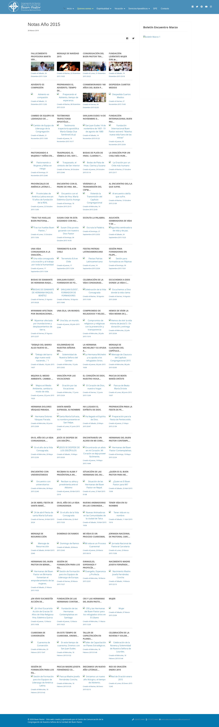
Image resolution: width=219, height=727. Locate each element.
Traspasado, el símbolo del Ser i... (67, 154)
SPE (155, 8)
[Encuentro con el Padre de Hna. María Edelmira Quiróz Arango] (68, 196)
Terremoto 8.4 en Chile (66, 250)
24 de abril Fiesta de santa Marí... (42, 504)
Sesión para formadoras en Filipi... (118, 251)
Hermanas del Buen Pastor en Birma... (42, 563)
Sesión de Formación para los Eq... (68, 564)
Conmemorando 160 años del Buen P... (94, 86)
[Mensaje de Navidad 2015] (68, 66)
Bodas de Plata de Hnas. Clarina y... (93, 154)
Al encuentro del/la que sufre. (120, 185)
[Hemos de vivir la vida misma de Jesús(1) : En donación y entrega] (120, 323)
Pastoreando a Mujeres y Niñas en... (42, 154)
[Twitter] (197, 6)
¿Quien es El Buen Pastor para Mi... (118, 473)
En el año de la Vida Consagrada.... (42, 439)
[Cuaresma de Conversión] (42, 644)
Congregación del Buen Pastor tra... (93, 55)
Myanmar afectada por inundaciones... (42, 312)
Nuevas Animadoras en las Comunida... (94, 504)
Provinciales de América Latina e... (41, 185)
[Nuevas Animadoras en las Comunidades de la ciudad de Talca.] (94, 515)
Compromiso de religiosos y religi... (94, 312)
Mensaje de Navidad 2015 (68, 55)
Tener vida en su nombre (118, 504)
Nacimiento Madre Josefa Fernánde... (119, 563)
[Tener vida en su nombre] (120, 514)
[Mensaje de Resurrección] (42, 545)
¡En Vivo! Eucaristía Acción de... (42, 600)
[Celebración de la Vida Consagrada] (94, 291)
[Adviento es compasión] (42, 96)
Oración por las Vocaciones (66, 377)
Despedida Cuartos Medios (119, 86)
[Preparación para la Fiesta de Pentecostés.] (120, 418)
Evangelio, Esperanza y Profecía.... (89, 564)
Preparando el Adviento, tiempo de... (66, 87)
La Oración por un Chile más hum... (119, 154)
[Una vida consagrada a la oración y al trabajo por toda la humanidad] (42, 261)
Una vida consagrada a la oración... (40, 251)
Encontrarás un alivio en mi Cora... (93, 439)
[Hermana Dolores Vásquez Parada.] (42, 418)
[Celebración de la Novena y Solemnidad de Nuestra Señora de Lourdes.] (120, 647)
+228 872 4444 (139, 719)
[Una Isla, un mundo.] (68, 320)
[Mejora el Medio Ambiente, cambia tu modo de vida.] (42, 388)
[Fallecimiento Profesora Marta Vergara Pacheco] (42, 66)
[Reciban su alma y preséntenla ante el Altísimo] (68, 484)
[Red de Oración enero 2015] (120, 678)
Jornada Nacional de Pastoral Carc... (119, 535)
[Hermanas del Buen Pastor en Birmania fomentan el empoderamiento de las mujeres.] (42, 577)
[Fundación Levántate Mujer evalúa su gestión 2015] (120, 66)
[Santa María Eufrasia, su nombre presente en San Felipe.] (68, 419)
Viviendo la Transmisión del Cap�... (92, 186)
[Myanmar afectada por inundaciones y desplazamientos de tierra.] (42, 325)
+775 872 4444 (152, 719)
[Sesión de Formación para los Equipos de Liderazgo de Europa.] (68, 574)
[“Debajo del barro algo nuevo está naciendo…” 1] (42, 357)
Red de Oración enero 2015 (117, 668)
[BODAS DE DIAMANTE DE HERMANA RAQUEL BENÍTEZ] (42, 292)
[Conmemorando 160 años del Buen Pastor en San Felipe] (94, 97)
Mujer (112, 598)
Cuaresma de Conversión (38, 634)
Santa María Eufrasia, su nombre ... (68, 409)
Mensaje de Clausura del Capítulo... (116, 347)
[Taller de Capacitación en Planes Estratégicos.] (94, 644)
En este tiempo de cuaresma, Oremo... (68, 634)
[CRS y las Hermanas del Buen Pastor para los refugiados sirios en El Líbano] (94, 613)
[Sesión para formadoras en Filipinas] (120, 260)
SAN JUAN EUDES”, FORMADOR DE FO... (67, 281)
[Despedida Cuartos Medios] (120, 96)
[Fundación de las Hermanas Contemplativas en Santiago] (68, 613)
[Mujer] (120, 608)
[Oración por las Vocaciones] (68, 387)
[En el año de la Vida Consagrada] (68, 514)
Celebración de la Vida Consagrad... (93, 281)
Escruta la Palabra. (94, 217)
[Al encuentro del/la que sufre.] (120, 195)
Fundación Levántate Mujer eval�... (118, 56)
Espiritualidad (103, 8)
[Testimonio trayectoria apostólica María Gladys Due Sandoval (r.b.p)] (68, 130)
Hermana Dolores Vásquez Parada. (41, 408)
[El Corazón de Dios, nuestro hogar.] (94, 387)
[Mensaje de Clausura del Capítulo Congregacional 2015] (120, 357)
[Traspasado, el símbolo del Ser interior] (68, 164)
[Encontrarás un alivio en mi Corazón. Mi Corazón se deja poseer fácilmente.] (94, 452)
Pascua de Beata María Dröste (118, 377)
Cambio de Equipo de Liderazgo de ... (42, 117)
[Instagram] (211, 6)
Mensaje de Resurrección (39, 535)
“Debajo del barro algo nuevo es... (41, 346)
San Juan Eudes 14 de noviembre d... (94, 117)
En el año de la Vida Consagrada (68, 504)
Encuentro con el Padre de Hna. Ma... (67, 185)
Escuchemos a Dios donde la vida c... (119, 281)
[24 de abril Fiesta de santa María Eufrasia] (42, 514)
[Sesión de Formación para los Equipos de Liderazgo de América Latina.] (42, 681)
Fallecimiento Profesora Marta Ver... (41, 56)
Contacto (165, 8)
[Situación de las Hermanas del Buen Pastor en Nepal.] (94, 484)
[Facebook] (193, 6)
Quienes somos (84, 8)
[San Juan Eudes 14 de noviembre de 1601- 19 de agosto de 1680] (94, 128)
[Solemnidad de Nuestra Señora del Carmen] (68, 357)
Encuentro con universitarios (40, 473)
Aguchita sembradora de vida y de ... (120, 220)
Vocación (119, 8)
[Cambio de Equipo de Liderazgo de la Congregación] (42, 128)
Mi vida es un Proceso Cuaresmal (94, 535)
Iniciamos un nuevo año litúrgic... (94, 668)
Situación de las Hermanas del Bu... (93, 473)
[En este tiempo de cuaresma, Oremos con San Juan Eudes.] (68, 645)
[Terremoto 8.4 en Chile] (68, 260)
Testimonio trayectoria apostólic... (64, 118)
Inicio (69, 8)
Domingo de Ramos (68, 533)
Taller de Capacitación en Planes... (92, 635)
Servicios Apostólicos (138, 8)
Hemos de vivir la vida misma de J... (118, 312)
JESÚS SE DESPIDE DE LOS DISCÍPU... (67, 439)
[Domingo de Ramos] (68, 543)
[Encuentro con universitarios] (42, 483)
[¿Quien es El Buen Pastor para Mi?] (120, 483)
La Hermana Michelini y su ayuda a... (94, 347)
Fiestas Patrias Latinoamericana (93, 250)
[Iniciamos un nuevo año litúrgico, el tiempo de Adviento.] (94, 679)
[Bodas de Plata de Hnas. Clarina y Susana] (94, 164)
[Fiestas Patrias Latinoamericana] (94, 260)
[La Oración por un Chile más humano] (120, 164)
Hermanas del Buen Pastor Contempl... (120, 439)
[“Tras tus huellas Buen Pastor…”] (42, 229)
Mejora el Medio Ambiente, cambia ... (42, 377)
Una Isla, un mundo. (68, 310)
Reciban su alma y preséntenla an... (67, 473)
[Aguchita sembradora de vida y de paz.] (120, 229)
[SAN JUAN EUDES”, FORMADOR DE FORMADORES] (68, 292)
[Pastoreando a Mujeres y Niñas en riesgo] (42, 165)
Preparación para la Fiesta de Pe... (120, 408)
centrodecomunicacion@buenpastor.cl (175, 719)
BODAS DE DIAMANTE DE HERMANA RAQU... (42, 281)
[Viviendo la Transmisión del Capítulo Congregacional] (94, 198)
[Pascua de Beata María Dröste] (120, 387)
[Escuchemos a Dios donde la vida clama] (120, 291)
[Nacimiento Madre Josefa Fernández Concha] (120, 574)
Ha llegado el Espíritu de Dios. (92, 408)
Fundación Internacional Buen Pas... (120, 118)
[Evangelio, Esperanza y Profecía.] (94, 573)
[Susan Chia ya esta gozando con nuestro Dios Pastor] (68, 230)
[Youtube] (206, 6)
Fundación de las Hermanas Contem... (68, 600)
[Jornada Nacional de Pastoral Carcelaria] (120, 545)
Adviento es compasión (37, 86)
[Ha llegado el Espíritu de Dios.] (94, 418)
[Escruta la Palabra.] (94, 227)
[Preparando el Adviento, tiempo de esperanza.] (68, 97)
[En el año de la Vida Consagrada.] (42, 449)
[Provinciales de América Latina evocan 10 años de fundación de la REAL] (42, 198)
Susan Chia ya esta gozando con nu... (67, 219)
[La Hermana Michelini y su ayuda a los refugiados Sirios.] (94, 357)
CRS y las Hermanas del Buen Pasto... (94, 600)
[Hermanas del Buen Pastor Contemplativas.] (120, 449)
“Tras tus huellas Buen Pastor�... (41, 219)
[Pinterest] (202, 6)
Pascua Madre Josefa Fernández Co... (68, 668)
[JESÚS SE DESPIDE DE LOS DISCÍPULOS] (68, 449)
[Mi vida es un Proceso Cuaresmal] (94, 545)
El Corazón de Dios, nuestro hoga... (94, 377)
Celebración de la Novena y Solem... (119, 634)
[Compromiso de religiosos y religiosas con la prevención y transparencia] (94, 325)
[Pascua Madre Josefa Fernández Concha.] (68, 678)
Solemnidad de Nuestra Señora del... (66, 347)
